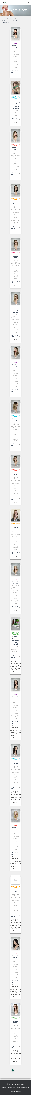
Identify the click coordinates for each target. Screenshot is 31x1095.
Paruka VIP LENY (15, 257)
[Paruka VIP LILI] (15, 684)
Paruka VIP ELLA (15, 828)
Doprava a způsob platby (8, 1087)
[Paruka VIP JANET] (15, 750)
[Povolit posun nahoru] (28, 1092)
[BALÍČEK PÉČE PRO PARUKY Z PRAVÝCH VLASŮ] (15, 623)
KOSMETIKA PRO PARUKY (15, 633)
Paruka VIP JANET (15, 763)
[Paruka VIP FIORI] (15, 352)
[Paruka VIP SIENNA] (15, 298)
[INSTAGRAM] (10, 1084)
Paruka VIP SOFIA (15, 148)
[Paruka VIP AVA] (15, 461)
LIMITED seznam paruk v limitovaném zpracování (15, 104)
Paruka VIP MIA (15, 46)
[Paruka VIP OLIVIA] (15, 515)
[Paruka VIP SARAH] (15, 1009)
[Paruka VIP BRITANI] (15, 879)
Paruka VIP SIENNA (15, 311)
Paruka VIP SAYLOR (15, 582)
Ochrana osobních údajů (23, 1087)
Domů (3, 18)
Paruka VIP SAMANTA (15, 956)
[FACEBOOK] (7, 1084)
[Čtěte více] (19, 657)
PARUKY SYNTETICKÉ (15, 96)
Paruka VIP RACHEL (15, 203)
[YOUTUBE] (12, 1084)
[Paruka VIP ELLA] (15, 815)
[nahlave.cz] (5, 2)
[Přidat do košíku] (19, 71)
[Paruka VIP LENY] (15, 244)
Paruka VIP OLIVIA (15, 528)
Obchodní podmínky (19, 1084)
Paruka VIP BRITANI (15, 891)
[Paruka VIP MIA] (15, 33)
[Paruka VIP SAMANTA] (15, 943)
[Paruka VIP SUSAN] (15, 406)
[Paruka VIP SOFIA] (15, 135)
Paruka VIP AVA (15, 474)
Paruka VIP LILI (15, 697)
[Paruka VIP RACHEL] (15, 190)
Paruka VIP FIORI (15, 365)
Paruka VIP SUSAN (15, 419)
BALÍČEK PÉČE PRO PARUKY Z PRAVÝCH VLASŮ (15, 640)
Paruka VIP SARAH (15, 1022)
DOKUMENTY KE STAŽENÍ (16, 1091)
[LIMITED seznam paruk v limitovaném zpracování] (15, 87)
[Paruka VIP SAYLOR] (15, 569)
